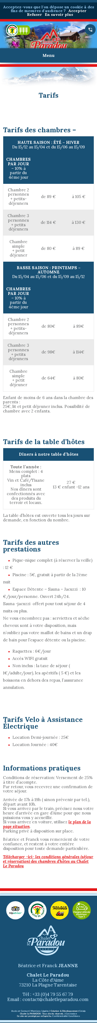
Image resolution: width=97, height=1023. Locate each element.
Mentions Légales (40, 1011)
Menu (48, 55)
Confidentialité (60, 1016)
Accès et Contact (20, 1011)
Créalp (82, 1011)
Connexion (71, 1014)
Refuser (34, 14)
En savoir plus (59, 14)
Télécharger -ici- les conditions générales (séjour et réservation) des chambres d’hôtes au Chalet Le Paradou (48, 861)
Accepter (77, 11)
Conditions (74, 1016)
